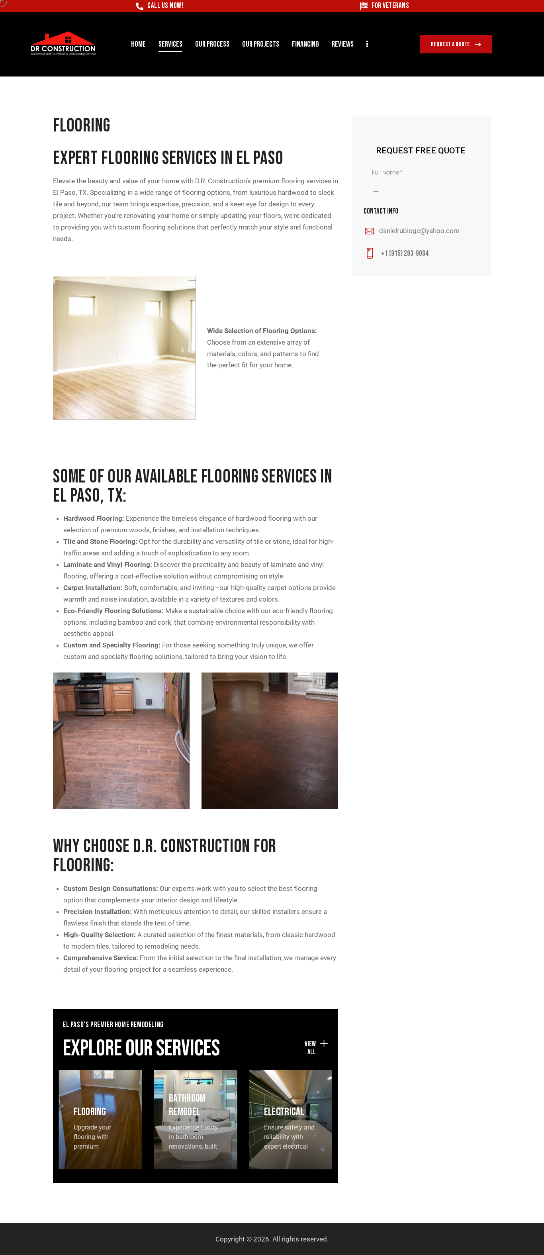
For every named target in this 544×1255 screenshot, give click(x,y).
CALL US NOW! (165, 6)
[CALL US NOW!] (139, 6)
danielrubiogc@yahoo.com (419, 230)
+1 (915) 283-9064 (405, 253)
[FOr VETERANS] (364, 6)
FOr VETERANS (390, 6)
